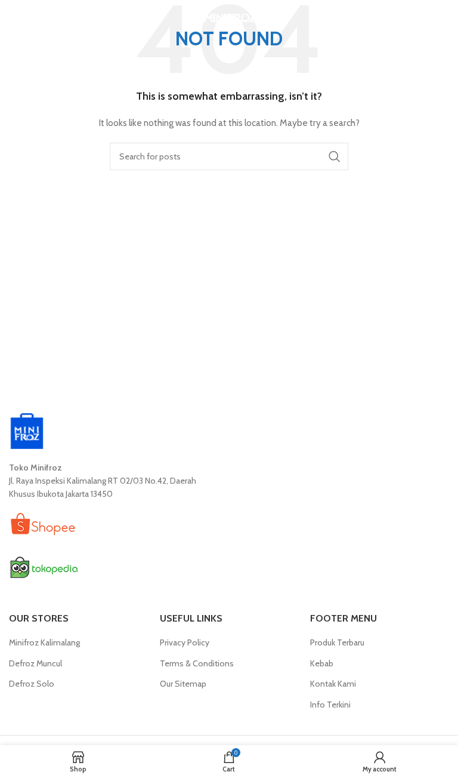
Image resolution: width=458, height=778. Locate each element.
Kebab (321, 663)
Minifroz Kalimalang (44, 642)
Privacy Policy (184, 642)
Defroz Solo (31, 683)
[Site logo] (229, 16)
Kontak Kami (333, 683)
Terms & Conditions (197, 663)
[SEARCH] (334, 156)
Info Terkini (330, 704)
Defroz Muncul (35, 663)
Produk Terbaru (337, 642)
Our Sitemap (183, 683)
